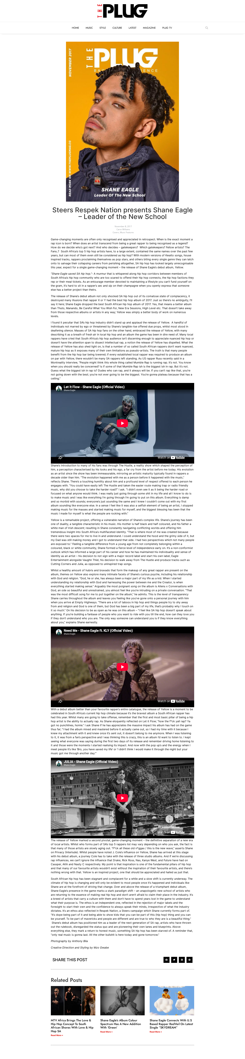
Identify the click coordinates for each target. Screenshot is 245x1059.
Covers (116, 232)
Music (89, 28)
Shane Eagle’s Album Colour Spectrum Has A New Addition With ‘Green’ (120, 1024)
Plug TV (167, 28)
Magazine (149, 28)
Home (75, 28)
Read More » (57, 1035)
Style (103, 28)
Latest (132, 28)
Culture (117, 28)
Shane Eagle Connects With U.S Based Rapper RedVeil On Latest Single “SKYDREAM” (171, 1024)
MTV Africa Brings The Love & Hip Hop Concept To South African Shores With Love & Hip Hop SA (72, 1025)
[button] (206, 27)
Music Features (127, 232)
